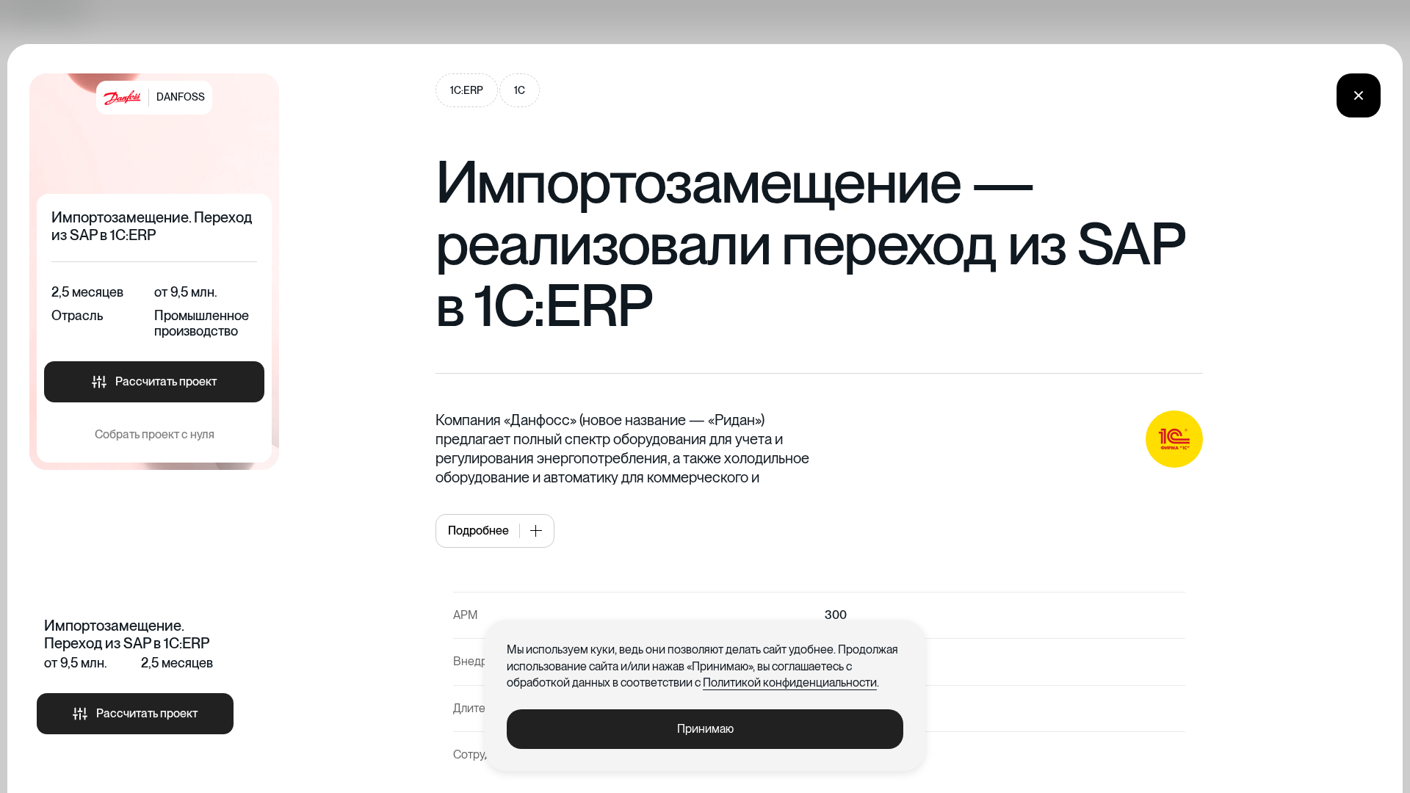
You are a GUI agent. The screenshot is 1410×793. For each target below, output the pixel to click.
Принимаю (705, 729)
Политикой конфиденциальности (790, 682)
